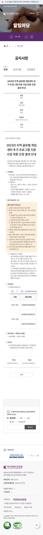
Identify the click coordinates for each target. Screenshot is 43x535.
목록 (21, 375)
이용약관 (7, 499)
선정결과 (31, 69)
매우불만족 (21, 422)
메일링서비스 (8, 511)
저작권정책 (7, 507)
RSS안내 (18, 507)
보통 (28, 418)
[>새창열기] (16, 456)
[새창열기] (7, 525)
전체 (5, 69)
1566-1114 (14, 479)
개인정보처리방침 (19, 499)
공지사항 (17, 37)
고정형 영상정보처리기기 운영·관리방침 (17, 503)
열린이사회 (28, 507)
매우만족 (12, 418)
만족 (21, 418)
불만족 (12, 422)
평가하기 (30, 427)
